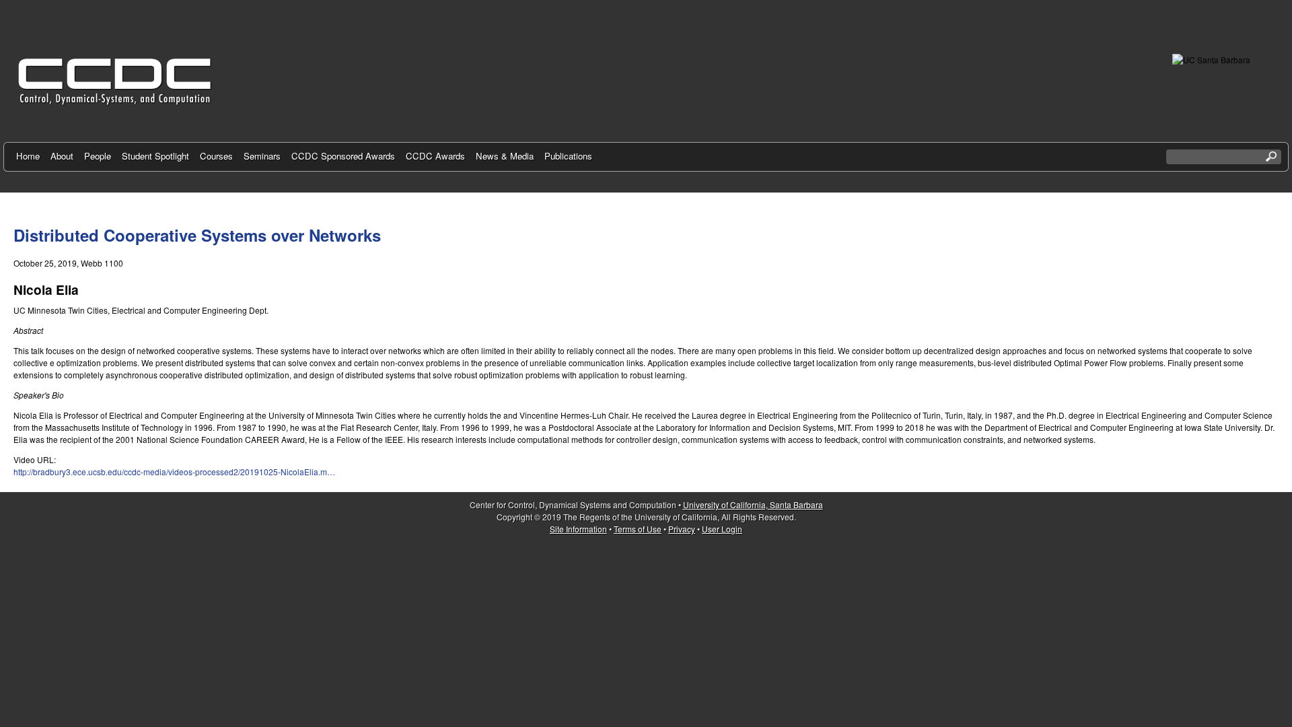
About (61, 155)
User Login (722, 528)
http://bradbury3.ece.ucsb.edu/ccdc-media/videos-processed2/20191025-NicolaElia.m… (174, 471)
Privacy (681, 528)
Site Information (578, 528)
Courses (216, 155)
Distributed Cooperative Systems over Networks (197, 234)
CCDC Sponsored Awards (343, 155)
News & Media (505, 155)
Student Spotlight (155, 155)
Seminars (262, 155)
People (97, 155)
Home (28, 155)
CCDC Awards (435, 155)
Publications (568, 155)
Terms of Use (637, 528)
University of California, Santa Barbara (753, 504)
